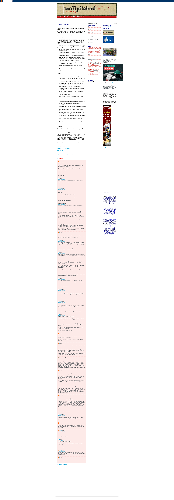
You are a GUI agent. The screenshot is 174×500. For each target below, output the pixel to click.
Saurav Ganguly (113, 230)
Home (59, 16)
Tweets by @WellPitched (108, 26)
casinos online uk (96, 50)
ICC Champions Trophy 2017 (93, 39)
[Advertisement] (108, 170)
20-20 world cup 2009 (111, 195)
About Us (65, 16)
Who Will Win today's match (108, 58)
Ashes (110, 196)
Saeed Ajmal (107, 229)
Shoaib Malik (111, 233)
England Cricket (112, 203)
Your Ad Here (105, 147)
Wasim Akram (113, 236)
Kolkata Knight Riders (109, 213)
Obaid (60, 395)
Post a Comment (63, 464)
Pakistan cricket (112, 219)
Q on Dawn (90, 26)
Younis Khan (110, 238)
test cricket (106, 235)
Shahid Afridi (90, 40)
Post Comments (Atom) (68, 493)
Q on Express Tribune (91, 28)
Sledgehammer (107, 234)
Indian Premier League (109, 211)
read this (98, 57)
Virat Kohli (107, 236)
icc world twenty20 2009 (110, 209)
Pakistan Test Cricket (107, 221)
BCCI (114, 199)
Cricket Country (90, 32)
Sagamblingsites (106, 92)
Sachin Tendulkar (111, 228)
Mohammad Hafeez (111, 215)
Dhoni (112, 202)
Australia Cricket (109, 197)
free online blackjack (93, 62)
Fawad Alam (105, 204)
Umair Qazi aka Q (91, 78)
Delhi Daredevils (107, 202)
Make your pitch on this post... (64, 148)
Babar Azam (108, 198)
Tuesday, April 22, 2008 (61, 431)
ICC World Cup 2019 (91, 37)
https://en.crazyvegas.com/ (95, 70)
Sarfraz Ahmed (106, 230)
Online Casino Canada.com (92, 59)
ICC (110, 204)
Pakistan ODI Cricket (109, 220)
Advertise (72, 16)
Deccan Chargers (112, 201)
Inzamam (110, 211)
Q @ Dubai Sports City (92, 43)
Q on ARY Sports (91, 29)
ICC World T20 (90, 42)
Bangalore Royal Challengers (110, 199)
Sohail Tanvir (113, 234)
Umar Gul (110, 235)
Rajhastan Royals (108, 227)
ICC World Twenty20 (109, 207)
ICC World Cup (109, 206)
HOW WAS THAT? (63, 24)
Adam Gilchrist (106, 196)
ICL (112, 209)
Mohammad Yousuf (108, 217)
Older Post (82, 491)
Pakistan (105, 219)
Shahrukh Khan (113, 231)
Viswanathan (61, 161)
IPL (114, 211)
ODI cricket (113, 218)
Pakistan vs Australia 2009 (110, 222)
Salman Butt (112, 229)
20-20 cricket (107, 194)
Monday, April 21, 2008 (61, 424)
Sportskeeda (90, 31)
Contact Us (80, 16)
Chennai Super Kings (108, 200)
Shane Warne (108, 232)
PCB (108, 226)
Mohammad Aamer (107, 214)
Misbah (113, 213)
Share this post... (60, 150)
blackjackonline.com (96, 63)
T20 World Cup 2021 (91, 36)
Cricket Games (90, 54)
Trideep (60, 188)
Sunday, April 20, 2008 (61, 162)
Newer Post (60, 491)
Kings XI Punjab (108, 212)
